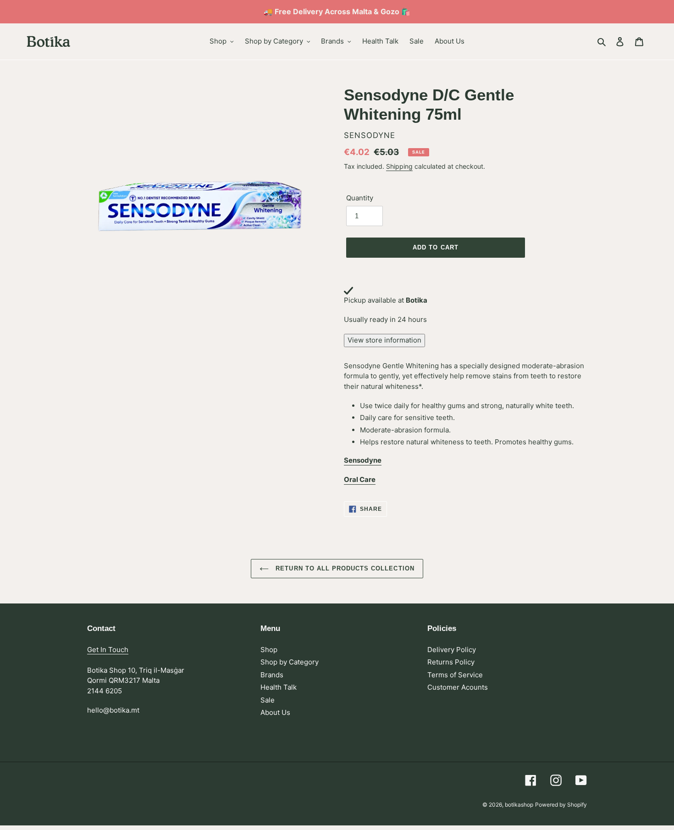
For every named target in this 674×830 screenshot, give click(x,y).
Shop (268, 649)
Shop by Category (289, 662)
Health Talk (278, 687)
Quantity (359, 198)
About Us (275, 712)
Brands (271, 674)
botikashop (519, 804)
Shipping (399, 166)
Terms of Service (455, 674)
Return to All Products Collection (343, 568)
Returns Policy (451, 662)
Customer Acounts (457, 687)
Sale (267, 700)
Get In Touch (107, 649)
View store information (384, 340)
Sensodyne (362, 460)
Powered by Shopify (561, 804)
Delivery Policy (451, 649)
